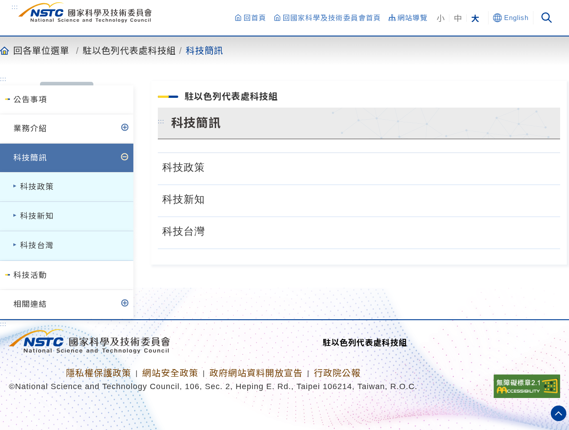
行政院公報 (337, 373)
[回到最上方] (558, 413)
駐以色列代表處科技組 (129, 50)
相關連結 (30, 304)
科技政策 (37, 186)
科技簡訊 (204, 50)
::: (15, 7)
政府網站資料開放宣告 (256, 373)
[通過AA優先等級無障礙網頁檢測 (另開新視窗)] (526, 383)
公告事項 (30, 99)
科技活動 (30, 275)
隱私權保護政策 (98, 373)
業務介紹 (30, 128)
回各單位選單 (41, 50)
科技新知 (37, 216)
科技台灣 (37, 245)
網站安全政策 (170, 373)
